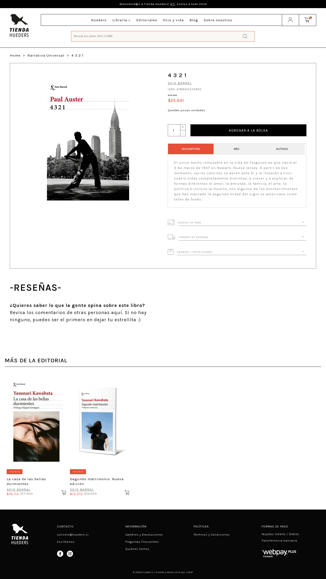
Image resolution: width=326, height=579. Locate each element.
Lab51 (189, 572)
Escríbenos (65, 541)
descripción (191, 149)
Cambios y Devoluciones (144, 534)
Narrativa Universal (45, 55)
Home (15, 55)
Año (236, 149)
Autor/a (282, 149)
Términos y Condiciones (212, 534)
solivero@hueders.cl (73, 534)
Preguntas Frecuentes (142, 541)
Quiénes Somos (137, 549)
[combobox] (163, 36)
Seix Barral (180, 83)
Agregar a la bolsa (248, 130)
